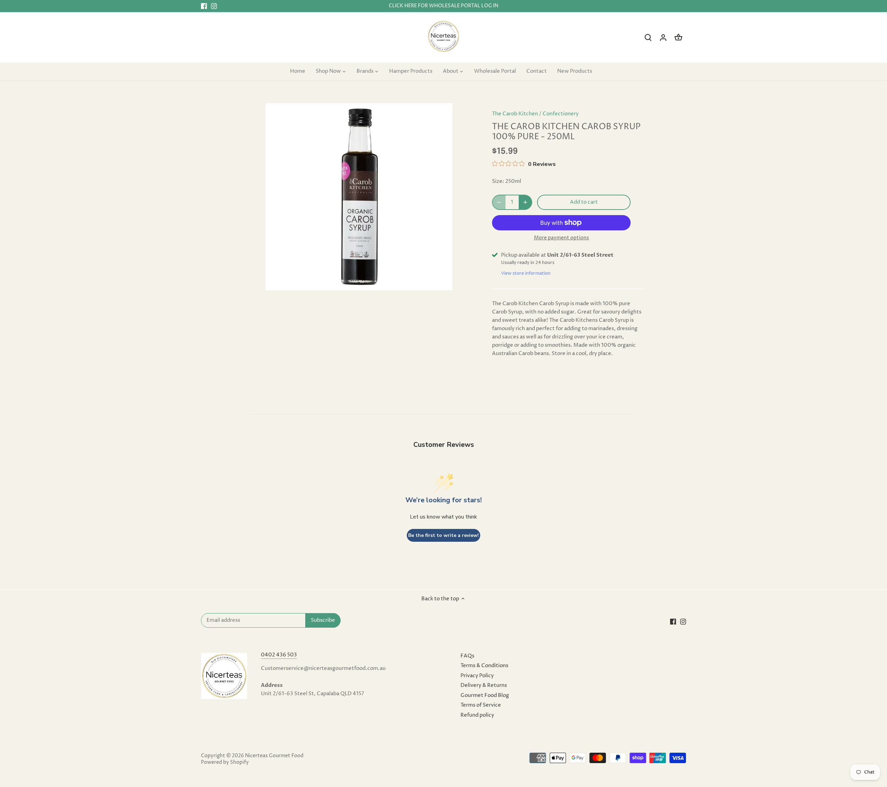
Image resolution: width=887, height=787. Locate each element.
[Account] (663, 37)
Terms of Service (480, 705)
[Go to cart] (678, 37)
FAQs (467, 656)
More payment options (561, 237)
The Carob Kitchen (515, 113)
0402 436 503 (279, 654)
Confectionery (561, 113)
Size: (498, 181)
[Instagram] (214, 6)
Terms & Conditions (484, 665)
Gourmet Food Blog (484, 695)
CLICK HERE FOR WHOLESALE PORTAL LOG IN (443, 5)
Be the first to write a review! (443, 535)
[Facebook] (204, 6)
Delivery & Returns (483, 685)
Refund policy (477, 715)
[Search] (648, 37)
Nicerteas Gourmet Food (274, 756)
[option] (359, 196)
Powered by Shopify (225, 762)
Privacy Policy (477, 675)
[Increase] (525, 202)
